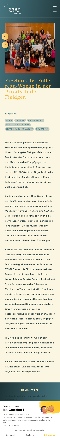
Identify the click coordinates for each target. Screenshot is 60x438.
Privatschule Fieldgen (18, 125)
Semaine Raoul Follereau (19, 129)
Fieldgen (20, 120)
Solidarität (42, 129)
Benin (9, 120)
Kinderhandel (35, 120)
